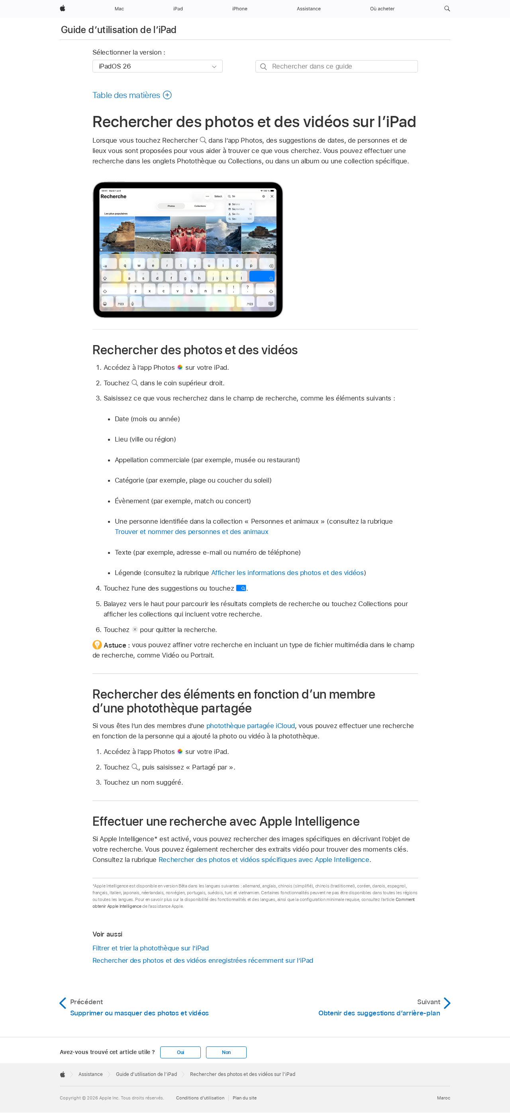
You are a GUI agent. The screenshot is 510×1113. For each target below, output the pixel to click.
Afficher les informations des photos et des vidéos (287, 573)
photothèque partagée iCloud (250, 726)
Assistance (90, 1074)
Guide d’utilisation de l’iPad (119, 29)
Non (226, 1052)
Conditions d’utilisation (200, 1098)
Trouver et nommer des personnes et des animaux (192, 532)
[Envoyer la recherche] (264, 67)
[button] (447, 9)
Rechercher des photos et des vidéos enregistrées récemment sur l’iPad (202, 960)
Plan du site (245, 1098)
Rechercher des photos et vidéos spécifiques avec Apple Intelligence (264, 860)
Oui (180, 1052)
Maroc (443, 1098)
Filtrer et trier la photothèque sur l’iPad (150, 948)
